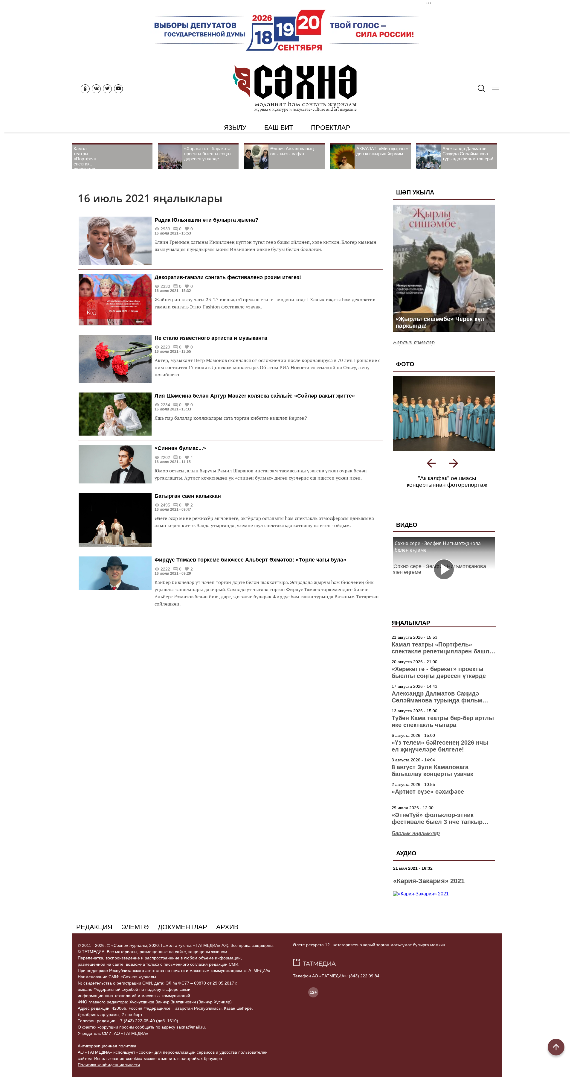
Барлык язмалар (414, 343)
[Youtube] (118, 88)
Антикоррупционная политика (107, 1059)
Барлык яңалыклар (416, 846)
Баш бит (278, 127)
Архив (227, 940)
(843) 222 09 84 (364, 989)
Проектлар (330, 127)
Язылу (235, 127)
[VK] (96, 88)
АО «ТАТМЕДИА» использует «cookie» (115, 1065)
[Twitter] (107, 88)
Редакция (94, 940)
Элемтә (135, 940)
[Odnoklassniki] (85, 88)
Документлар (182, 940)
